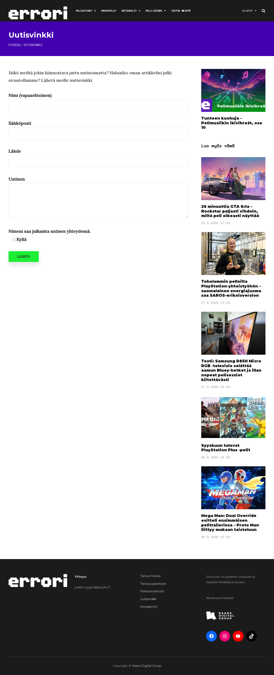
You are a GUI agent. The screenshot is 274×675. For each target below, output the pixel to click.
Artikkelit (129, 10)
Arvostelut (108, 10)
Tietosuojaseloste (153, 584)
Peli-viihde (154, 10)
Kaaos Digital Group (146, 666)
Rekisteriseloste (152, 591)
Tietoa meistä (181, 10)
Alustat (247, 10)
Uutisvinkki (148, 599)
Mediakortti (148, 607)
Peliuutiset (84, 10)
